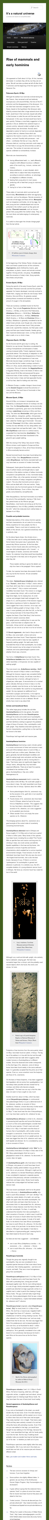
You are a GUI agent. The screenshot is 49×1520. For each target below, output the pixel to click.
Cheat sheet (10, 42)
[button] (12, 509)
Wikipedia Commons (25, 1043)
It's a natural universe (20, 13)
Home (9, 38)
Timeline (33, 42)
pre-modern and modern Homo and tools (23, 1456)
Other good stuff (22, 42)
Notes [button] (9, 1466)
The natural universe (27, 38)
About (16, 38)
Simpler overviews (12, 47)
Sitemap (24, 47)
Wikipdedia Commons (24, 950)
